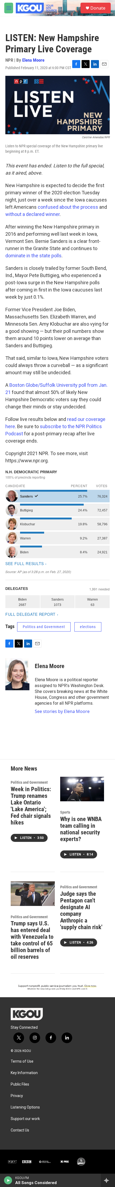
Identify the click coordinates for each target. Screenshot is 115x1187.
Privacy (17, 1096)
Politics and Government (44, 627)
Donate (97, 8)
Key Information (24, 1073)
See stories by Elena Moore (62, 711)
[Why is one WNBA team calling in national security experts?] (82, 789)
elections (88, 627)
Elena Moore (33, 60)
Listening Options (25, 1107)
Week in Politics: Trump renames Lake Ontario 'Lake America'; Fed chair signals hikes (31, 806)
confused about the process (68, 207)
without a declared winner (32, 214)
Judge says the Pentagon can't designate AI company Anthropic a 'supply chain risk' (81, 910)
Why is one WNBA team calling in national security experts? (81, 829)
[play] (8, 1180)
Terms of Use (22, 1061)
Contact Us (20, 1130)
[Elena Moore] (17, 674)
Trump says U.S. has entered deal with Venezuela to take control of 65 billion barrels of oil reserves (32, 940)
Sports (65, 812)
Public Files (20, 1084)
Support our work (25, 1119)
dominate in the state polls (33, 255)
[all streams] (108, 1180)
